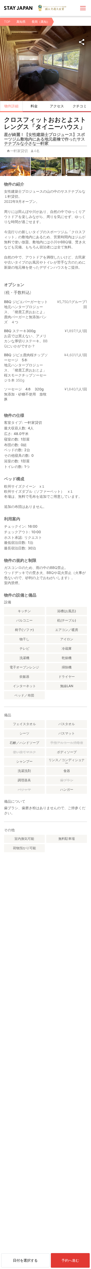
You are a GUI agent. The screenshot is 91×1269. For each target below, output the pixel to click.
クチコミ (80, 106)
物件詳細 (11, 106)
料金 (34, 106)
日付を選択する (25, 1260)
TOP (7, 22)
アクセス (57, 106)
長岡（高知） (41, 22)
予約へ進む (70, 1260)
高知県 (21, 22)
